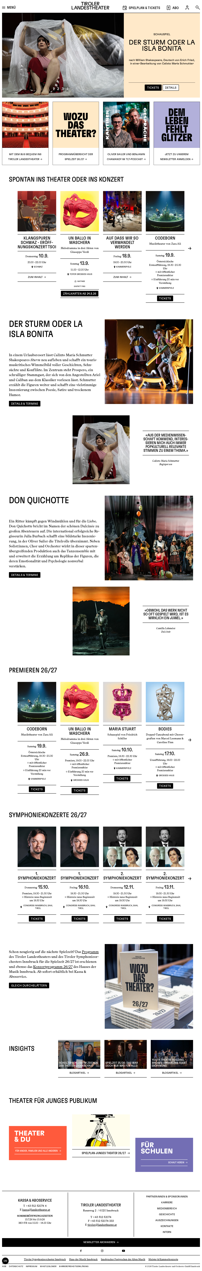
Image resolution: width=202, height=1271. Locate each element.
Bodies (165, 729)
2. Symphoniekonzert (122, 876)
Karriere (167, 1202)
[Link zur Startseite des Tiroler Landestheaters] (90, 6)
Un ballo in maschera (79, 240)
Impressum (31, 1266)
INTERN (167, 1232)
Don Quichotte (161, 45)
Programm (90, 952)
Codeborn (165, 238)
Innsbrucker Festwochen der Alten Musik (123, 1259)
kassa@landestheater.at (36, 1209)
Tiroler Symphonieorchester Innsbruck (45, 1259)
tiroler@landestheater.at (102, 1224)
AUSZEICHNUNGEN (166, 1220)
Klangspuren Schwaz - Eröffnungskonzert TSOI (37, 242)
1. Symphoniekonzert (37, 876)
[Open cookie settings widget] (5, 1261)
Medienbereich (167, 1208)
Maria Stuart (122, 729)
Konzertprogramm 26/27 (52, 966)
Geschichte (167, 1214)
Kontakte (167, 1226)
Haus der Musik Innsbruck (83, 1259)
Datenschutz (16, 1266)
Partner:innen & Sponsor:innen (167, 1196)
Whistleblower (48, 1266)
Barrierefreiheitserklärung (73, 1266)
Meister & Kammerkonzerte (163, 1259)
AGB (4, 1266)
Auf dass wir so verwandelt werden (122, 242)
